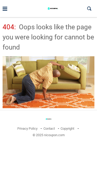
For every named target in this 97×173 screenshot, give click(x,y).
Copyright (67, 128)
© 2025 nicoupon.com (49, 135)
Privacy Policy (27, 128)
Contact (49, 128)
